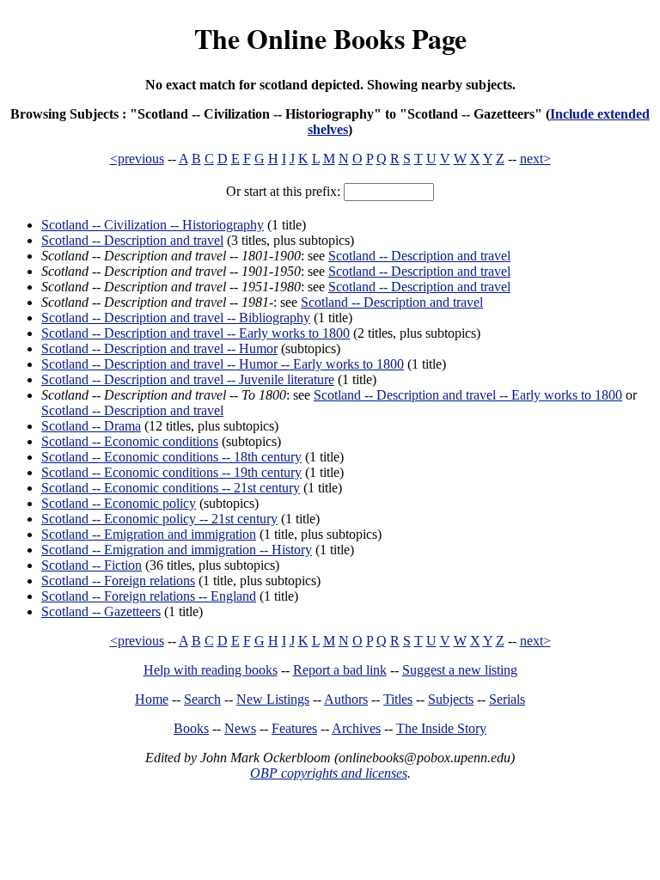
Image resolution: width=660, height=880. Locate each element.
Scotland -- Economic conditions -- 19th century (171, 472)
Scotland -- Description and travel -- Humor (159, 348)
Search (202, 699)
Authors (346, 699)
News (240, 728)
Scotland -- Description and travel (132, 240)
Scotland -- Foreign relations (118, 580)
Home (151, 699)
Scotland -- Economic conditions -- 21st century (170, 487)
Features (294, 728)
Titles (397, 699)
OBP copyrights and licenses (328, 773)
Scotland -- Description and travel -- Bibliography (175, 317)
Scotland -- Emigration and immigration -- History (176, 549)
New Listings (272, 699)
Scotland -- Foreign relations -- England (148, 596)
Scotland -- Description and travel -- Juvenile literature (187, 379)
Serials (507, 699)
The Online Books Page (330, 38)
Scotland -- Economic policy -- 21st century (159, 518)
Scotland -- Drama (91, 426)
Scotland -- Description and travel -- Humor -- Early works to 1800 (222, 364)
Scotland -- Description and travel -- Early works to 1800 (195, 333)
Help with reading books (211, 670)
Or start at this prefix (281, 191)
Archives (356, 728)
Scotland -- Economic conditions (129, 441)
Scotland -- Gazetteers (101, 611)
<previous (137, 158)
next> (535, 158)
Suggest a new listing (459, 670)
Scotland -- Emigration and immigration (148, 534)
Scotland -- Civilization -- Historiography (152, 224)
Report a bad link (340, 670)
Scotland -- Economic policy (118, 503)
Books (191, 728)
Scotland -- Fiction (91, 565)
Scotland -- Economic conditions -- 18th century (171, 456)
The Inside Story (441, 728)
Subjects (451, 699)
